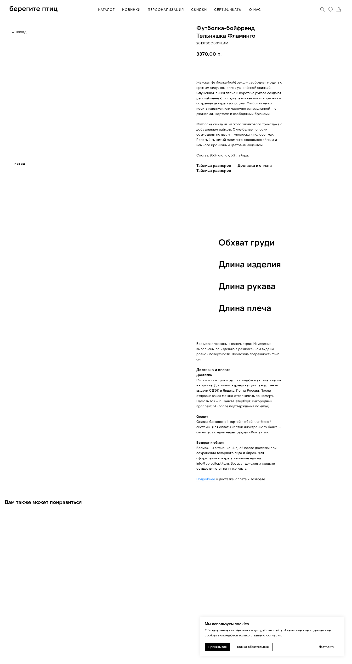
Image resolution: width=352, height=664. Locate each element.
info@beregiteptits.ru (212, 463)
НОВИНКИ (131, 9)
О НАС (255, 9)
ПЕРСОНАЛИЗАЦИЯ (166, 9)
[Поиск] (322, 9)
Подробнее (205, 479)
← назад (17, 163)
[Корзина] (338, 9)
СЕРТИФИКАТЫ (228, 9)
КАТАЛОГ (106, 9)
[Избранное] (330, 9)
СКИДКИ (199, 9)
